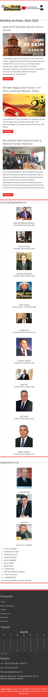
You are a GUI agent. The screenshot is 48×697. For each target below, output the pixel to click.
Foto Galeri (4, 621)
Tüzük (2, 602)
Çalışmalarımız (5, 613)
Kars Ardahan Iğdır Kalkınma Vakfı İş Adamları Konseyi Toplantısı (22, 142)
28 (17, 651)
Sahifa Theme (6, 689)
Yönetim (3, 610)
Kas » (6, 653)
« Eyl (2, 653)
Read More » (8, 79)
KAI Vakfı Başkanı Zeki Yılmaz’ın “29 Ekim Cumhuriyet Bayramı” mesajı (22, 89)
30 (31, 651)
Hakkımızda (4, 617)
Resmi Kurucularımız (7, 606)
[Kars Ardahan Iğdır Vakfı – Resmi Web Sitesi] (24, 7)
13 (10, 644)
